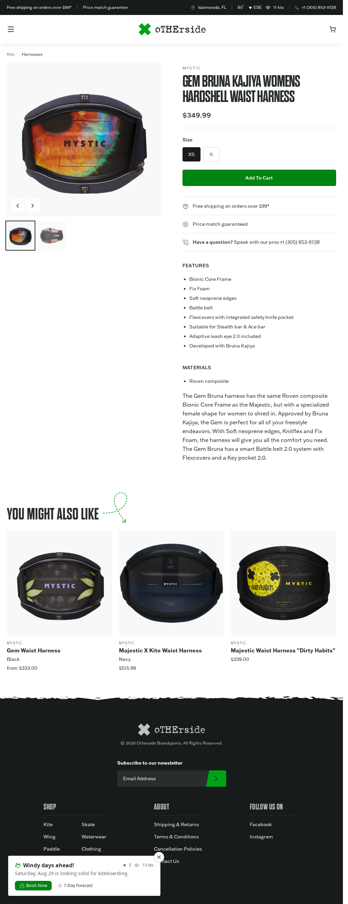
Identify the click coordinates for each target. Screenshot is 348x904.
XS (191, 154)
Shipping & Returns (176, 824)
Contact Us (166, 861)
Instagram (261, 837)
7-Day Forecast (78, 885)
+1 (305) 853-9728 (319, 7)
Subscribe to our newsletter (149, 763)
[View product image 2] (51, 235)
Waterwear (94, 837)
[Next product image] (32, 205)
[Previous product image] (17, 205)
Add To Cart (259, 178)
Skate (88, 824)
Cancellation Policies (178, 849)
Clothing (91, 849)
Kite (11, 54)
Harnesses (32, 54)
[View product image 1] (20, 235)
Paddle (52, 849)
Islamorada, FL (212, 7)
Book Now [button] (36, 885)
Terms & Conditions (176, 837)
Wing (49, 837)
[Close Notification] (159, 857)
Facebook (261, 824)
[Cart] (332, 29)
